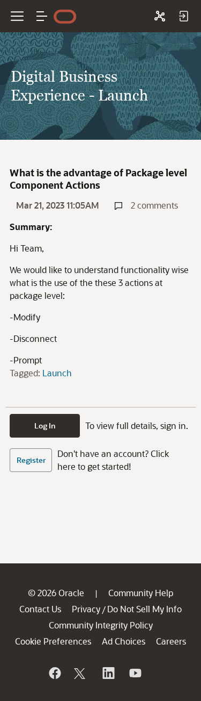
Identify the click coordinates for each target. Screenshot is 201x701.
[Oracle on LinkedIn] (108, 673)
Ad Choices (123, 641)
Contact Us (40, 608)
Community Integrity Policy (101, 625)
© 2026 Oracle (56, 592)
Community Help (140, 592)
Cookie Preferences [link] (53, 641)
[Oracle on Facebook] (54, 673)
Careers (171, 641)
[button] (42, 16)
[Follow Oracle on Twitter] (81, 673)
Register (31, 460)
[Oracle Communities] (159, 16)
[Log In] (183, 16)
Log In (45, 425)
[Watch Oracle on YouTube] (135, 673)
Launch (57, 372)
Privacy (86, 608)
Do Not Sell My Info (144, 608)
